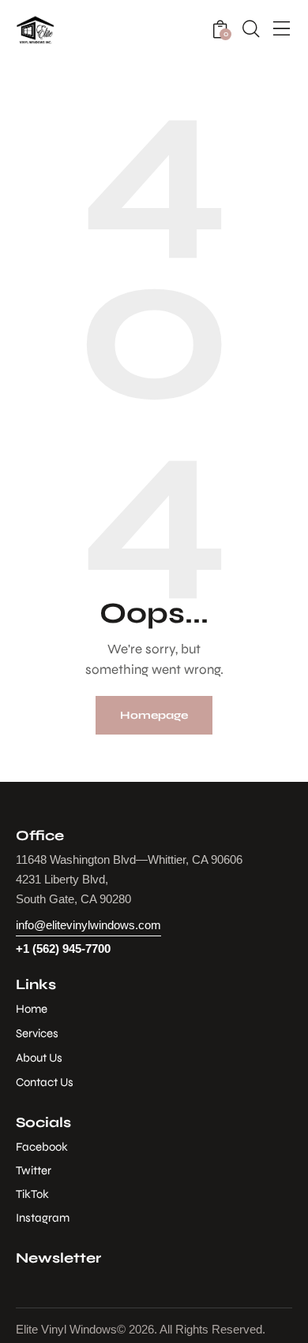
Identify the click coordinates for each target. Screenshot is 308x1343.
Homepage (154, 715)
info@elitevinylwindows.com (88, 925)
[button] (282, 30)
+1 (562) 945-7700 (63, 948)
